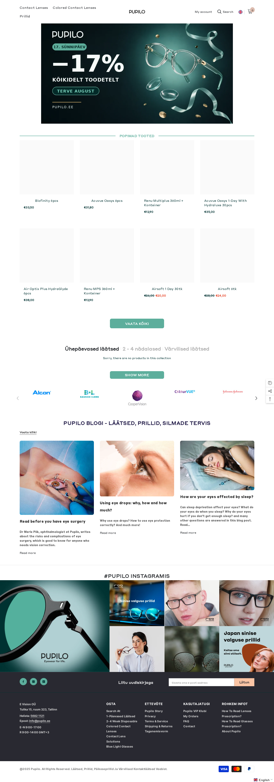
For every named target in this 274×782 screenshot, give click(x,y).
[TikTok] (43, 681)
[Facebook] (23, 681)
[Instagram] (33, 681)
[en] (240, 12)
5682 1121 (37, 715)
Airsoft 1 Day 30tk (167, 289)
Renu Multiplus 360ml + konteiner (164, 202)
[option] (42, 392)
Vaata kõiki (28, 432)
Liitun (244, 682)
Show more (137, 374)
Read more (28, 553)
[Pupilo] (42, 392)
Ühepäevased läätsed (92, 348)
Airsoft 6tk (227, 289)
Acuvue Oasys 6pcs (107, 200)
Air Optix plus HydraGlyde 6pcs (46, 291)
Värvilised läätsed (186, 348)
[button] (256, 398)
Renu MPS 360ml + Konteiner (99, 291)
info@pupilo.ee (39, 720)
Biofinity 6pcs (46, 200)
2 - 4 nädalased (142, 348)
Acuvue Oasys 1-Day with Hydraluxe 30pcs (225, 202)
